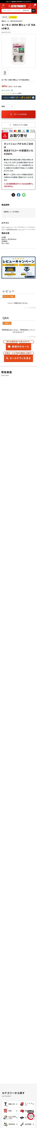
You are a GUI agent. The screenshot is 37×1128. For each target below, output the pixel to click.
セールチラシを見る (18, 356)
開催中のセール (18, 344)
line (24, 195)
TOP (3, 227)
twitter (13, 195)
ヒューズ (21, 229)
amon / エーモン (6, 32)
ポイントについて (12, 90)
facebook (18, 195)
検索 (33, 10)
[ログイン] (30, 6)
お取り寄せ (5, 17)
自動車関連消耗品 (11, 229)
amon (8, 227)
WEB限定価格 (12, 17)
